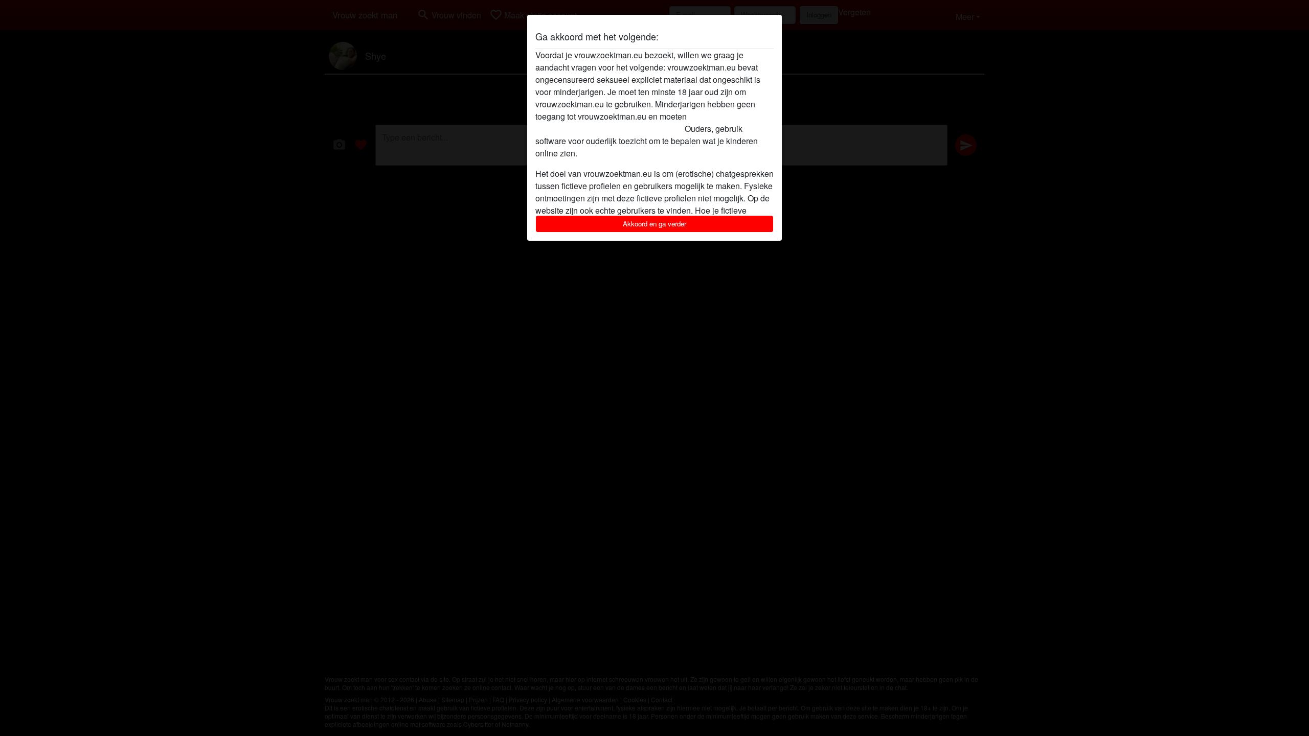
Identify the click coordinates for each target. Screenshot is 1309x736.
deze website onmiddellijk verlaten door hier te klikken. (636, 122)
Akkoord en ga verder (654, 223)
